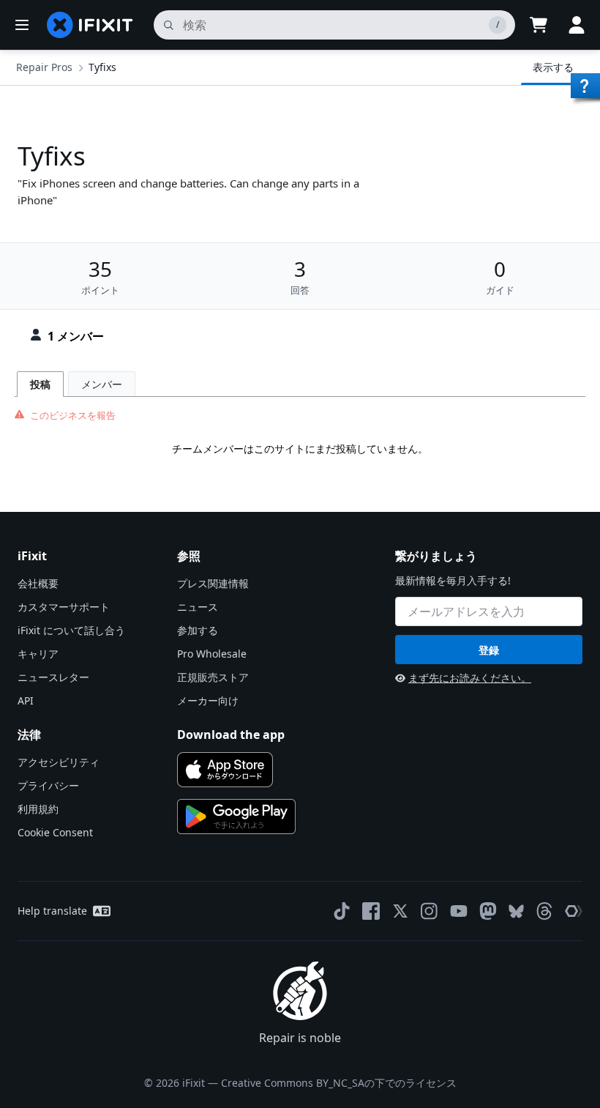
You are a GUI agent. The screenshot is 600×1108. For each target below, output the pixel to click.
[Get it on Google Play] (236, 816)
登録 (489, 650)
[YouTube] (459, 911)
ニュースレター (53, 677)
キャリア (38, 654)
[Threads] (544, 911)
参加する (197, 630)
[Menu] (22, 25)
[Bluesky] (516, 911)
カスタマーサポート (64, 607)
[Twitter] (400, 911)
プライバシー (48, 785)
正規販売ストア (213, 677)
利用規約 (38, 809)
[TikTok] (341, 911)
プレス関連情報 (213, 583)
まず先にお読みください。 (469, 678)
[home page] (90, 25)
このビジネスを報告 (73, 415)
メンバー (101, 384)
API (26, 700)
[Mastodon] (488, 911)
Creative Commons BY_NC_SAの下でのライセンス (339, 1083)
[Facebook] (371, 911)
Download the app (231, 734)
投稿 (40, 384)
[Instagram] (429, 911)
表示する (553, 67)
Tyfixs (102, 67)
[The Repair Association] (573, 911)
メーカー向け (208, 700)
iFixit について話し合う (71, 630)
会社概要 (38, 583)
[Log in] (576, 25)
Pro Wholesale (212, 654)
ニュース (197, 607)
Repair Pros (44, 67)
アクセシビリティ (59, 762)
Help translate (52, 911)
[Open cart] (538, 25)
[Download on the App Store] (225, 769)
